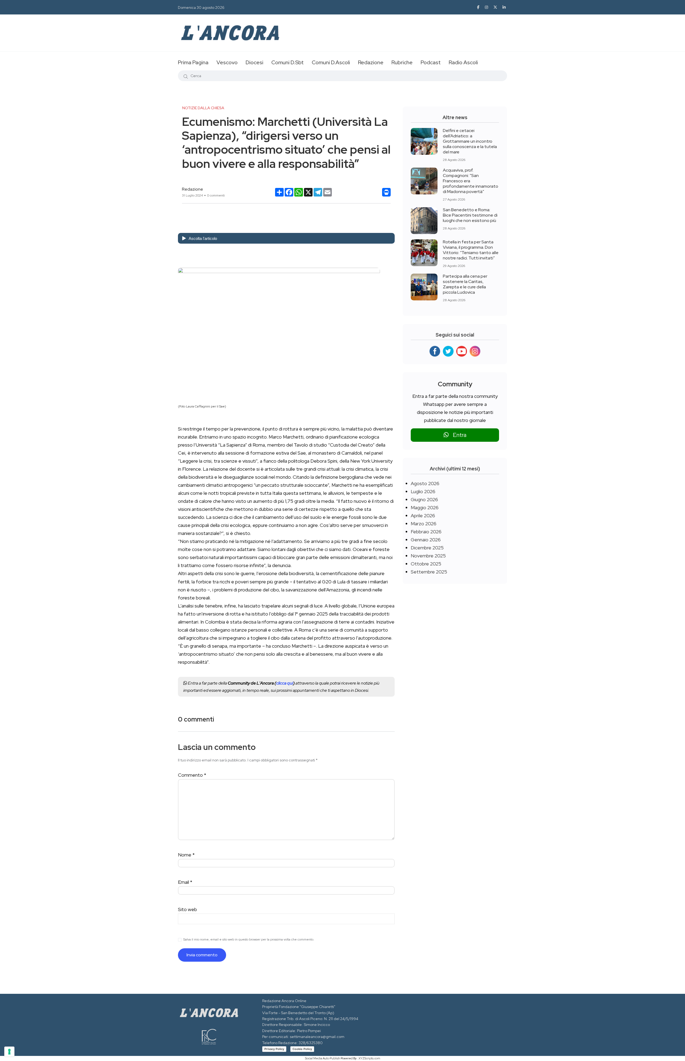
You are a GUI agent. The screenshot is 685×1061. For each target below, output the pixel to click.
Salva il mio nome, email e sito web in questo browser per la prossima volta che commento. (248, 939)
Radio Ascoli (463, 62)
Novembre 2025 (428, 556)
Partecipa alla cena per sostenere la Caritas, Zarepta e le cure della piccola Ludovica (465, 284)
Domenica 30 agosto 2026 (201, 7)
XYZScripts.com (369, 1058)
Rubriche (402, 62)
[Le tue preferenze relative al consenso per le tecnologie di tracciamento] (9, 1052)
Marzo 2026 (423, 523)
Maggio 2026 (425, 507)
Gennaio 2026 (426, 540)
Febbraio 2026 (426, 531)
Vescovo (227, 62)
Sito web (187, 909)
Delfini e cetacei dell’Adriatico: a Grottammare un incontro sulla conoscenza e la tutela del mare (470, 141)
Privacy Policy (274, 1049)
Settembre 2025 (429, 572)
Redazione (370, 62)
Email (185, 882)
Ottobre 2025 (426, 564)
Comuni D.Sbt (287, 62)
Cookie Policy (302, 1049)
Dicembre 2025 (427, 548)
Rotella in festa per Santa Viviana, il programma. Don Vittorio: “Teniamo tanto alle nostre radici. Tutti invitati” (470, 250)
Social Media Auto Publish (322, 1058)
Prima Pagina (193, 62)
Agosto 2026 (425, 483)
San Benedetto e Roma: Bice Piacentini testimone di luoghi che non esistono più (470, 215)
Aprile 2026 (423, 515)
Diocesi (254, 62)
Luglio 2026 (423, 491)
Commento (192, 775)
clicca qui (284, 683)
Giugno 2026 (424, 499)
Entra (457, 435)
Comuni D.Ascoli (331, 62)
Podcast (431, 62)
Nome (186, 855)
